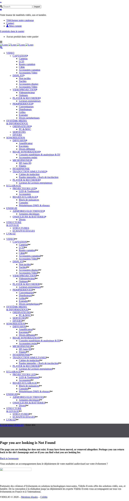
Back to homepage (9, 458)
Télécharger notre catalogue (20, 20)
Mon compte (15, 26)
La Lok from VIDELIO (12, 425)
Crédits (43, 497)
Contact (10, 23)
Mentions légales (29, 497)
